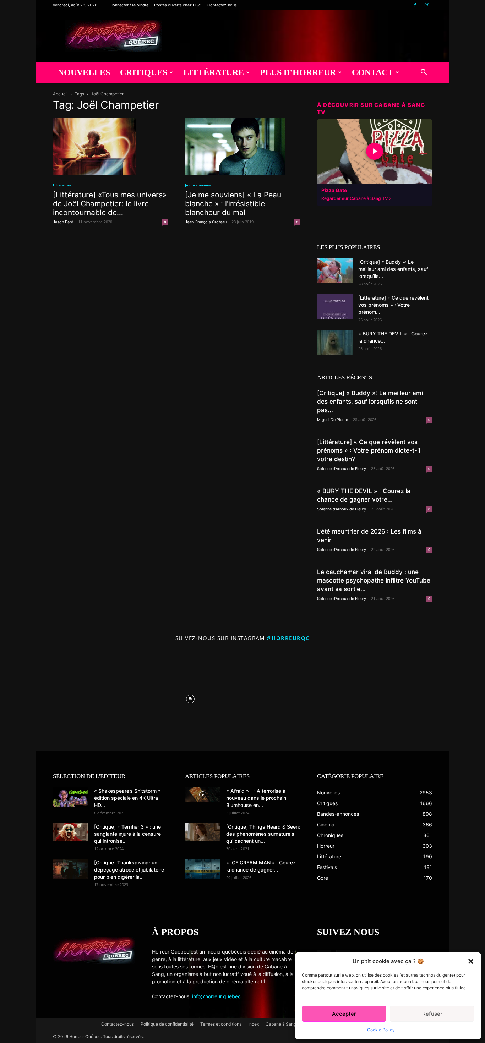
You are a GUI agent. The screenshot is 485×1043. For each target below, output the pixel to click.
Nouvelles (84, 72)
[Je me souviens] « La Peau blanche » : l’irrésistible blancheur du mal (233, 203)
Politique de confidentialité (167, 1024)
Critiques (143, 72)
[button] (470, 961)
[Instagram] (426, 5)
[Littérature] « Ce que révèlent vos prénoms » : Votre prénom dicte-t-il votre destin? (368, 450)
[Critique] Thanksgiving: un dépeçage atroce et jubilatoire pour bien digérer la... (129, 869)
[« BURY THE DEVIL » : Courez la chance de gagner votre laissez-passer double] (335, 342)
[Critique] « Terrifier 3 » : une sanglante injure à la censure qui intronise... (127, 834)
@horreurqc (288, 637)
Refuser (432, 1013)
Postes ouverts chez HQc (177, 4)
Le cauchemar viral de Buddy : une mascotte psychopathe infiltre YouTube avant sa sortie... (373, 580)
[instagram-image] (86, 697)
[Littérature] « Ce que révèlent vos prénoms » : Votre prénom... (393, 305)
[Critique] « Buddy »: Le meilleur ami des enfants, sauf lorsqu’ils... (393, 269)
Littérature (213, 72)
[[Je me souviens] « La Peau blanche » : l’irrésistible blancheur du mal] (242, 146)
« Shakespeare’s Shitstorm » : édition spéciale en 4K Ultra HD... (129, 798)
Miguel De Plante (332, 419)
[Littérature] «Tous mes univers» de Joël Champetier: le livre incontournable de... (110, 203)
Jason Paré (63, 221)
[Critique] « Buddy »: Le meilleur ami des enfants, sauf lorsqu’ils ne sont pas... (370, 401)
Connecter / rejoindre (129, 4)
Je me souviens (198, 184)
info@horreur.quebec (216, 996)
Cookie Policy (381, 1029)
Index (253, 1024)
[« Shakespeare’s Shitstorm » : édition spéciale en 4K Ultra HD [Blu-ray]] (70, 797)
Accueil (60, 94)
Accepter (344, 1013)
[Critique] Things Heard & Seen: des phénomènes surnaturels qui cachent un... (263, 834)
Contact (372, 72)
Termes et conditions (220, 1024)
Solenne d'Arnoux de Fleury (341, 468)
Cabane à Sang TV (284, 1024)
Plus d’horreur (298, 72)
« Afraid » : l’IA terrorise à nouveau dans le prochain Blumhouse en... (256, 798)
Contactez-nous (222, 4)
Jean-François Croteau (206, 221)
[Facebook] (415, 5)
